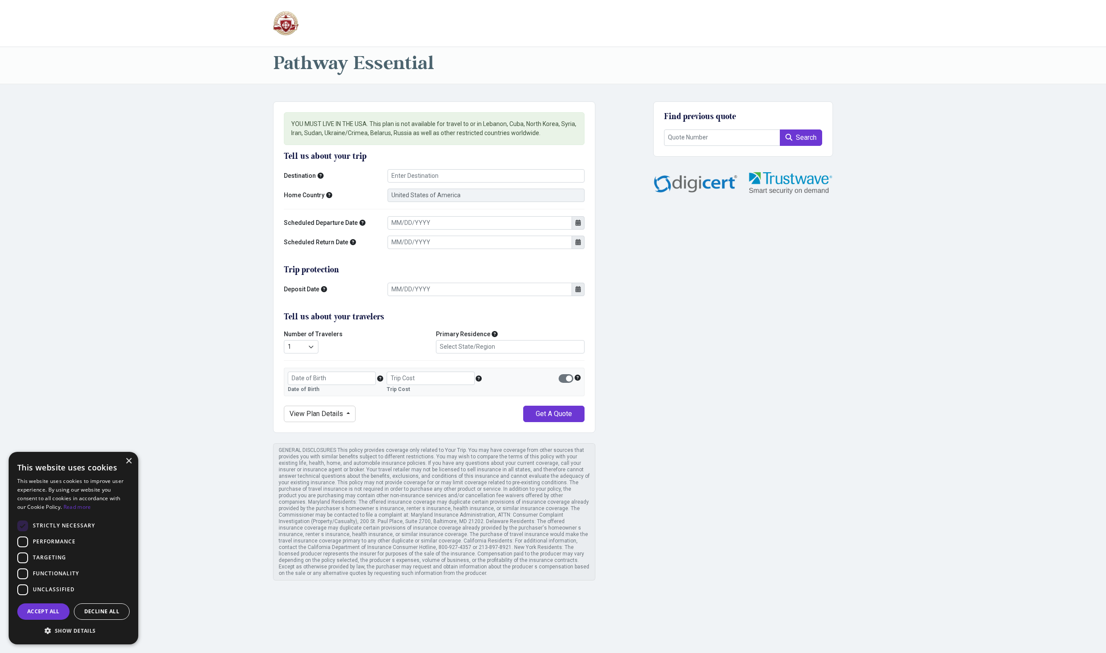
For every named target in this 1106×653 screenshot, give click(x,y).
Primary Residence (463, 334)
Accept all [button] (43, 611)
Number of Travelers (313, 334)
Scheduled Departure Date (321, 222)
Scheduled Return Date (316, 242)
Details (317, 414)
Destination (300, 175)
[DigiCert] (695, 183)
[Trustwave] (790, 183)
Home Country (304, 195)
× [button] (128, 461)
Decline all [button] (101, 611)
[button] (321, 175)
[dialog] (73, 548)
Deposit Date (301, 289)
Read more (77, 507)
